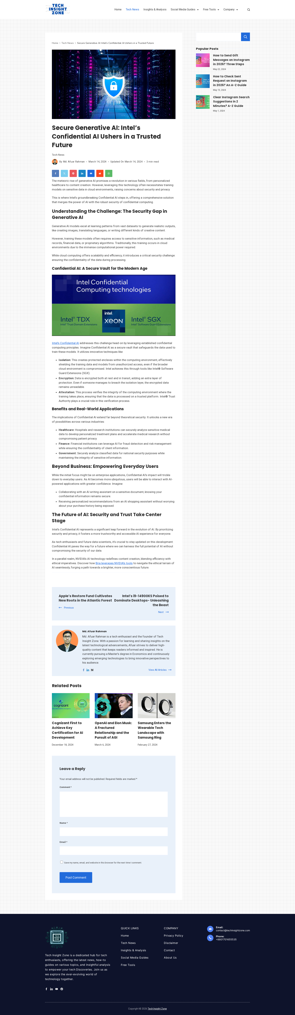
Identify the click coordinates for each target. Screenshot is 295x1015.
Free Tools (209, 9)
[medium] (92, 670)
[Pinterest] (61, 989)
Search (245, 37)
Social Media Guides (183, 9)
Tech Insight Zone (157, 1008)
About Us (170, 957)
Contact (169, 950)
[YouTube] (56, 989)
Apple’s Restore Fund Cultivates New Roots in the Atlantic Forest (85, 598)
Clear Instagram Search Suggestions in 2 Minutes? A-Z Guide (231, 101)
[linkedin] (88, 670)
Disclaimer (171, 943)
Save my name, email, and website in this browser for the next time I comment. (103, 862)
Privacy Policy (173, 935)
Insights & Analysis (154, 9)
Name (64, 823)
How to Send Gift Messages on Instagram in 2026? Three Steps (231, 59)
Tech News (132, 9)
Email (63, 842)
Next (161, 612)
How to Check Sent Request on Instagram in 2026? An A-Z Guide (230, 80)
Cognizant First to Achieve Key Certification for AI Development (67, 730)
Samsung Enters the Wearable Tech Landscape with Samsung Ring (154, 730)
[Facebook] (46, 989)
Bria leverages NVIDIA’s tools (114, 563)
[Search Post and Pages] (248, 9)
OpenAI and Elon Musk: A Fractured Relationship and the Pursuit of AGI (113, 730)
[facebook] (83, 670)
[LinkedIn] (51, 989)
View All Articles (158, 670)
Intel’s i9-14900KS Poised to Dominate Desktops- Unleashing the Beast (141, 600)
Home (118, 9)
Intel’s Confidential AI (65, 343)
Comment (66, 787)
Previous (69, 607)
